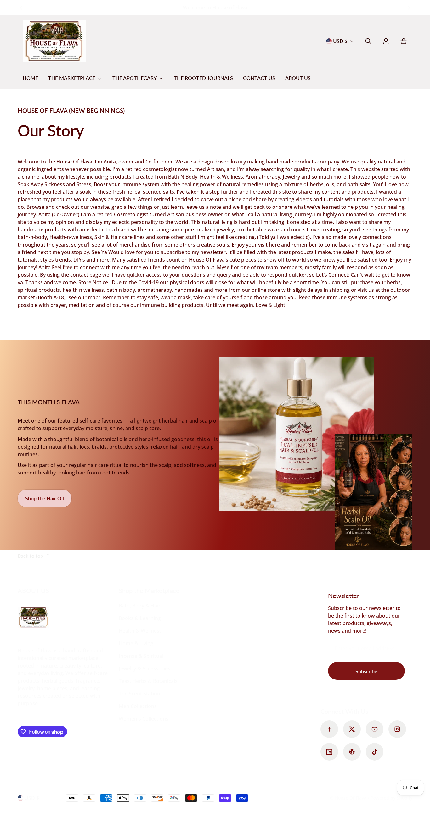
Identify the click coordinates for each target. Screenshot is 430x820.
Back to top (30, 556)
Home (30, 78)
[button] (368, 41)
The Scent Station (139, 693)
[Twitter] (352, 729)
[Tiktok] (374, 752)
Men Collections (138, 706)
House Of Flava (351, 798)
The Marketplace (71, 78)
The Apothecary (134, 78)
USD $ (340, 41)
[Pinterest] (352, 752)
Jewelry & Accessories (144, 668)
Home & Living (136, 643)
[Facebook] (329, 729)
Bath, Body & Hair (140, 605)
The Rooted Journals (203, 78)
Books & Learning (140, 618)
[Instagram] (397, 729)
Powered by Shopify (391, 798)
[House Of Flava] (54, 41)
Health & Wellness (140, 630)
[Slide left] (21, 7)
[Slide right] (408, 7)
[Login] (386, 41)
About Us (298, 78)
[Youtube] (374, 729)
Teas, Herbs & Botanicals (148, 681)
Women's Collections (143, 718)
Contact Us (259, 78)
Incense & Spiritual (141, 655)
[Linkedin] (329, 752)
